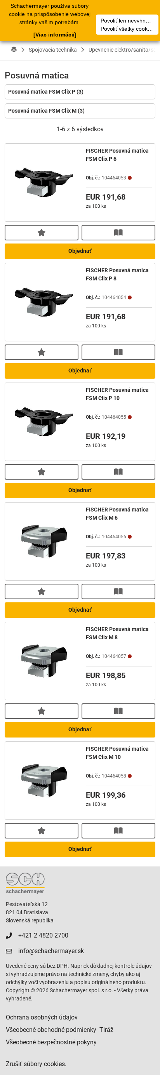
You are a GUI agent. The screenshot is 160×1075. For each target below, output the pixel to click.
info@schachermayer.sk (51, 951)
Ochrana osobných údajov (42, 1017)
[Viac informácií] (55, 34)
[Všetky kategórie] (14, 50)
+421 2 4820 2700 (43, 935)
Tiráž (106, 1029)
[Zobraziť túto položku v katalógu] (118, 232)
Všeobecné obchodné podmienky (51, 1029)
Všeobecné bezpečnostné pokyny (51, 1042)
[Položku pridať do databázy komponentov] (41, 232)
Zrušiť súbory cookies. (36, 1064)
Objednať (80, 251)
